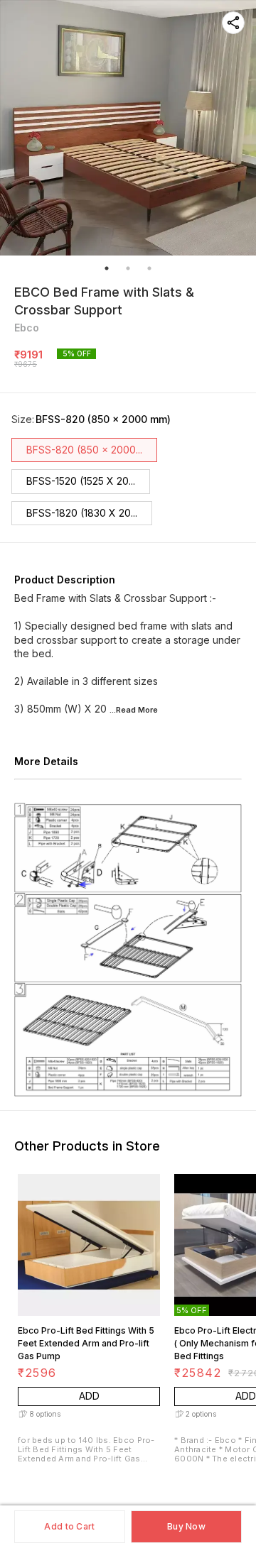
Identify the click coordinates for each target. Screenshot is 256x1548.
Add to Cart (69, 1526)
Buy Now (186, 1526)
